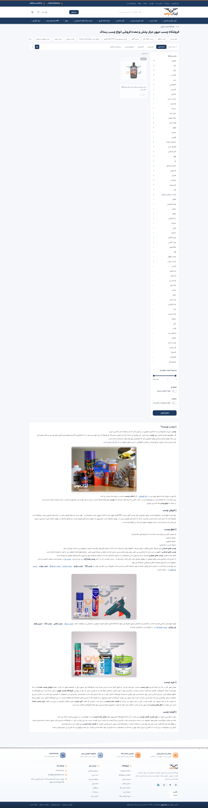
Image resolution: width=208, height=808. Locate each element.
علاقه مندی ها (93, 779)
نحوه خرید (126, 792)
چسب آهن (135, 39)
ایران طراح (130, 805)
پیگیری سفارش (93, 771)
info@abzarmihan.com (56, 775)
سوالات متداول (44, 805)
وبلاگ (139, 3)
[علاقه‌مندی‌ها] (38, 12)
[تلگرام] (170, 785)
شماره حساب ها (125, 788)
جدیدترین (161, 47)
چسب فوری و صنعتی (43, 39)
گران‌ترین (141, 47)
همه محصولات (125, 771)
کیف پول (95, 784)
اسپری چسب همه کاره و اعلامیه (89, 39)
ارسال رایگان (126, 784)
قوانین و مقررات (67, 805)
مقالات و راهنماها (124, 775)
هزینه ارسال (126, 779)
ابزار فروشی (175, 3)
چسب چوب (58, 39)
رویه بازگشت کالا (124, 796)
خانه (177, 27)
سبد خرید (95, 775)
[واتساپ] (164, 785)
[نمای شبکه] (37, 47)
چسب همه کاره (148, 39)
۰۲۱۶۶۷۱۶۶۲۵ (53, 754)
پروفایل (95, 788)
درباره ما (166, 3)
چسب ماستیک (161, 627)
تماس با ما (159, 3)
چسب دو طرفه (55, 566)
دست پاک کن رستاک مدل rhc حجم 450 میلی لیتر (133, 88)
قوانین (151, 3)
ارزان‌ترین (151, 47)
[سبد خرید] (32, 12)
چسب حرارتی (70, 39)
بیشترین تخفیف (115, 47)
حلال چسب (173, 39)
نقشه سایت (33, 805)
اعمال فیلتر (164, 413)
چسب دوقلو (162, 39)
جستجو (74, 12)
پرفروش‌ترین (129, 47)
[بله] (158, 785)
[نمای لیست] (33, 47)
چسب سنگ (68, 624)
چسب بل (67, 559)
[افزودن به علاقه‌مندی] (122, 59)
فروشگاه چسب (131, 3)
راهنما (145, 3)
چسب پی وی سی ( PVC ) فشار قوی (115, 39)
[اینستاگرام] (175, 785)
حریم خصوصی (55, 805)
